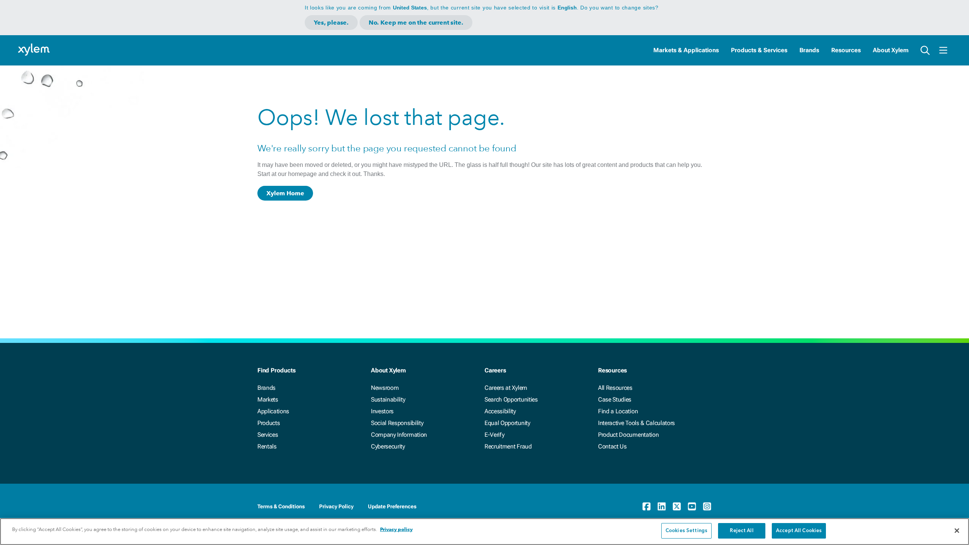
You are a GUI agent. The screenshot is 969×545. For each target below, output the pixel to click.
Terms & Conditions (281, 506)
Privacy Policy (336, 506)
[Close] (957, 530)
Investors (382, 411)
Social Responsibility (397, 423)
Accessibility (500, 411)
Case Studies (614, 399)
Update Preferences (392, 506)
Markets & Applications (686, 50)
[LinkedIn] (661, 506)
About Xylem (890, 50)
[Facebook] (646, 506)
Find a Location (618, 411)
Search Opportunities (511, 399)
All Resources (615, 387)
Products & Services (759, 50)
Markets (267, 399)
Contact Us (612, 446)
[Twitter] (676, 506)
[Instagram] (707, 506)
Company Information (399, 434)
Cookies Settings (686, 530)
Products (268, 423)
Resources (846, 50)
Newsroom (385, 387)
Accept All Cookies (799, 530)
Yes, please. (331, 22)
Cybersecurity (388, 446)
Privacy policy (396, 529)
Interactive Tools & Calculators (636, 423)
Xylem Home (285, 193)
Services (267, 434)
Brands (809, 50)
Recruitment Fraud (508, 446)
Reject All (741, 530)
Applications (273, 411)
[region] (484, 531)
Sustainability (388, 399)
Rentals (267, 446)
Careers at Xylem (505, 387)
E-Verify (494, 434)
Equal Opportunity (507, 423)
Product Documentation (628, 434)
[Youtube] (691, 506)
